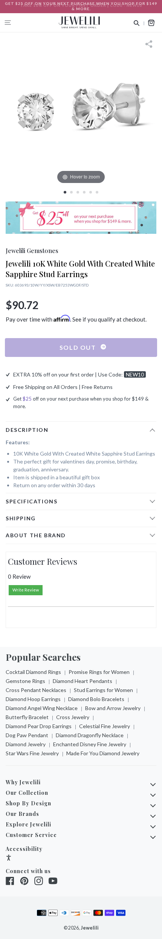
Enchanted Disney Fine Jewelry (89, 744)
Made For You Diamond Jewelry (102, 753)
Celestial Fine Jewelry (104, 726)
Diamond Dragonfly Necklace (90, 735)
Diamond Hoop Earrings (33, 699)
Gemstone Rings (25, 681)
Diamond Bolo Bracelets (96, 699)
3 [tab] (77, 192)
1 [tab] (65, 192)
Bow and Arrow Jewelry (113, 708)
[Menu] (8, 22)
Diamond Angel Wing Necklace (42, 708)
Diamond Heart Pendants (82, 681)
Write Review (25, 589)
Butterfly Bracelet (27, 717)
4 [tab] (84, 192)
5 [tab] (90, 192)
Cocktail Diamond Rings (33, 672)
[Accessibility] (9, 858)
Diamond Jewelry (26, 744)
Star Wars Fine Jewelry (32, 753)
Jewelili (90, 928)
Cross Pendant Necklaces (36, 690)
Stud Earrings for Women (103, 690)
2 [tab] (71, 192)
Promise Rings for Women (99, 672)
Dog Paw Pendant (27, 735)
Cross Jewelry (72, 717)
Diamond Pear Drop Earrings (39, 726)
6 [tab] (97, 192)
